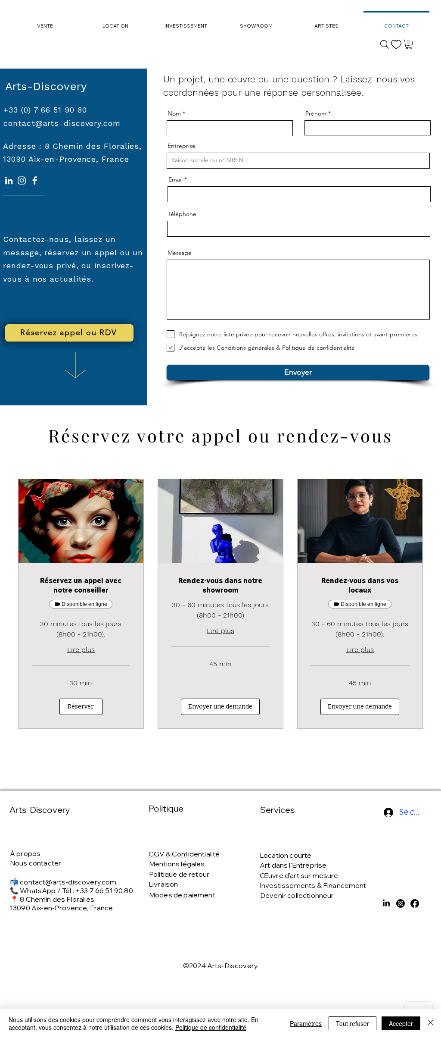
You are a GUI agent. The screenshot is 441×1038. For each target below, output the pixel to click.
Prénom (315, 113)
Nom (174, 113)
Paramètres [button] (306, 1023)
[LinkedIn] (8, 180)
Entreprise (182, 146)
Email (175, 179)
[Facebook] (34, 180)
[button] (80, 707)
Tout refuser (352, 1023)
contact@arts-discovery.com (68, 882)
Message (180, 253)
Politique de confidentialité (210, 1027)
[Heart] (396, 44)
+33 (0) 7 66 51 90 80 (45, 109)
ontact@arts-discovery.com (64, 123)
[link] (408, 44)
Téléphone (182, 214)
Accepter (401, 1023)
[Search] (384, 44)
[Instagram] (21, 180)
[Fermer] (430, 1023)
